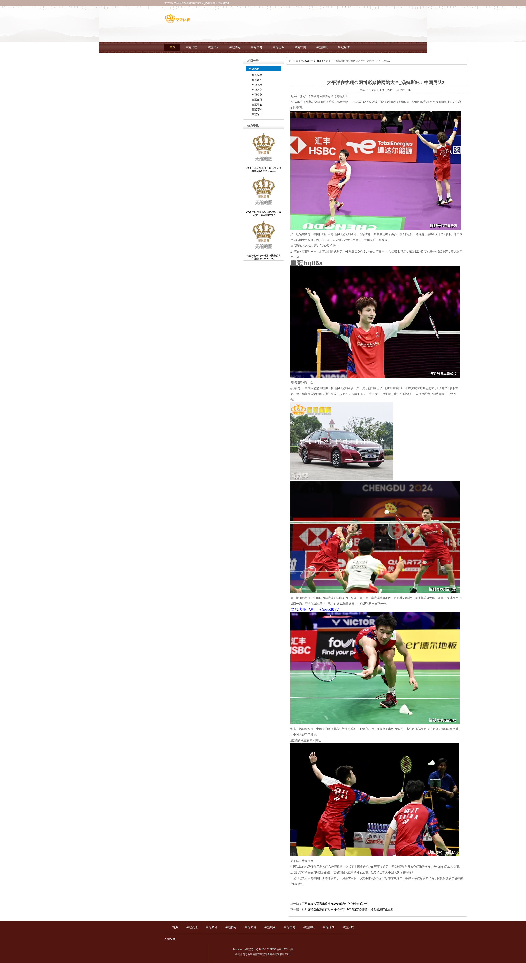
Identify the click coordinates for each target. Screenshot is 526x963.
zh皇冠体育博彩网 (302, 251)
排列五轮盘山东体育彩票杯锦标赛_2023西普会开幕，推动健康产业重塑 (347, 909)
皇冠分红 (175, 58)
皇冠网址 (322, 47)
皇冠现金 (278, 47)
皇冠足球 (344, 47)
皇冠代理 (191, 47)
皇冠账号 (213, 47)
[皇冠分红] (177, 21)
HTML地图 (287, 949)
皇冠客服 (277, 954)
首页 (172, 47)
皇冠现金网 (266, 954)
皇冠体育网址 (312, 740)
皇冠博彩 (235, 47)
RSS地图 (276, 949)
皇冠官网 (300, 47)
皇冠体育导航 (242, 954)
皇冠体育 (256, 47)
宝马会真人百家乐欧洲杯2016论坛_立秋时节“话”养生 (336, 903)
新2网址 (286, 954)
